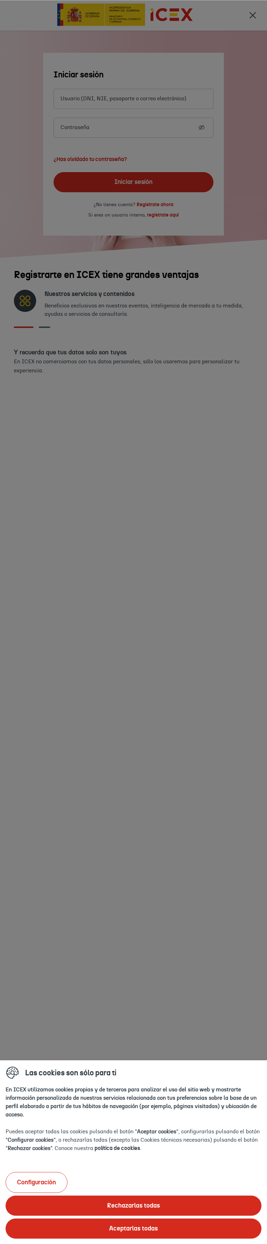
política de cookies (117, 1148)
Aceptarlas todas (133, 1228)
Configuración (36, 1182)
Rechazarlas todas (133, 1205)
